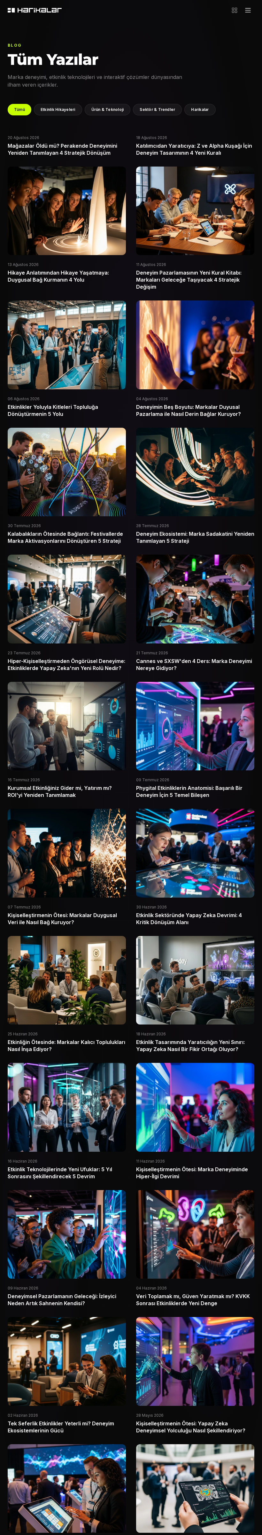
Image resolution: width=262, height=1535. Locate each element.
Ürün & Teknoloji (107, 109)
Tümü (19, 109)
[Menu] (248, 10)
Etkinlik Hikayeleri (58, 109)
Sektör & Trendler (157, 109)
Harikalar (200, 109)
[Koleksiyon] (234, 10)
